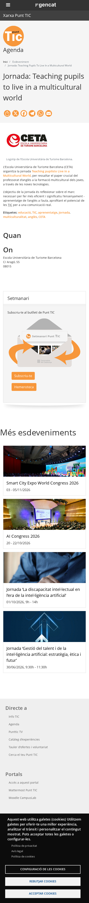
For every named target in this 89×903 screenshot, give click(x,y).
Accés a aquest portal (23, 782)
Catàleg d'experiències (24, 739)
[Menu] (7, 5)
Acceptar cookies (43, 893)
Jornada (64, 212)
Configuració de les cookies (42, 869)
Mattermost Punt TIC (23, 790)
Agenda (14, 724)
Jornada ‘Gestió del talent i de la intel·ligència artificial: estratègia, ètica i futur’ (43, 654)
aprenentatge (47, 212)
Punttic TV (16, 732)
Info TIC (14, 716)
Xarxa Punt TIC (17, 15)
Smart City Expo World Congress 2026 (42, 483)
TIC (34, 212)
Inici (5, 61)
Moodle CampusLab (22, 798)
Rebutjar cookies (42, 881)
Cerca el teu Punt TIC (23, 755)
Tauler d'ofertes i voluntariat (28, 747)
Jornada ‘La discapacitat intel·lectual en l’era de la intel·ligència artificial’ (43, 592)
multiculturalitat (14, 217)
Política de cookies (23, 856)
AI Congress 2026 (23, 536)
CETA (41, 217)
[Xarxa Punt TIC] (15, 36)
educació (24, 212)
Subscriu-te (23, 376)
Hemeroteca (24, 387)
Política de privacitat (24, 846)
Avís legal (17, 851)
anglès (32, 217)
